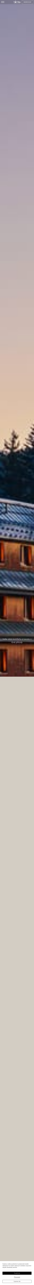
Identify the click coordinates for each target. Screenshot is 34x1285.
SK (9, 8)
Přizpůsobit (17, 1277)
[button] (2, 2)
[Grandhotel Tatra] (17, 2)
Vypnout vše (17, 1281)
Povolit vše (17, 1273)
